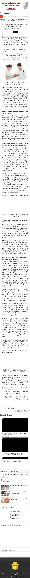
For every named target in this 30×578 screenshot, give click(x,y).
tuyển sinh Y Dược (10, 116)
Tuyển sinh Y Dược (11, 19)
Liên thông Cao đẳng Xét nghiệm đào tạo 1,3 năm (9, 407)
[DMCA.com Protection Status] (15, 566)
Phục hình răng (14, 573)
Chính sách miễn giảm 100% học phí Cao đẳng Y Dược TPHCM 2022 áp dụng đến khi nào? (14, 453)
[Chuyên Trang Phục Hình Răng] (15, 5)
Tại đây (19, 347)
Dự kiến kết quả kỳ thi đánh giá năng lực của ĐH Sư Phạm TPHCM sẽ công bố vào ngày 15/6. (15, 460)
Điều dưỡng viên (15, 261)
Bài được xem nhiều (13, 471)
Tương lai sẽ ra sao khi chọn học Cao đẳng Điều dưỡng (20, 410)
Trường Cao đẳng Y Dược (10, 173)
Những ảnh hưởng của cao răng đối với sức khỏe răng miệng (16, 16)
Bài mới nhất (4, 471)
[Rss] (15, 571)
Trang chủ (2, 19)
